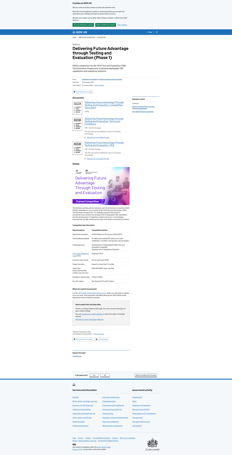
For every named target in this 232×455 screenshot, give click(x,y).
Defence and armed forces (87, 37)
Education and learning (110, 397)
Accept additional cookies (83, 25)
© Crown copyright (152, 449)
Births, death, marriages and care (84, 401)
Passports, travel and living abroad (115, 418)
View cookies (122, 25)
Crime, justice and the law (82, 418)
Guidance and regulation (141, 405)
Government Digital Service (108, 441)
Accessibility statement (101, 438)
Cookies (88, 438)
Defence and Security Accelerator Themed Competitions (143, 107)
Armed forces (101, 37)
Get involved (137, 426)
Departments (137, 397)
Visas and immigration (110, 422)
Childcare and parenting (81, 409)
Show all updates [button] (99, 334)
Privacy (80, 438)
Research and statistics (141, 409)
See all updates (99, 85)
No (107, 375)
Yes (96, 375)
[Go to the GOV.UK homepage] (79, 32)
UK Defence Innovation (89, 79)
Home (74, 37)
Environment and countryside (113, 405)
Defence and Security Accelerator (111, 79)
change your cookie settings (91, 314)
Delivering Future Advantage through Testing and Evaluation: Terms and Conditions (104, 121)
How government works (141, 422)
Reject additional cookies (105, 25)
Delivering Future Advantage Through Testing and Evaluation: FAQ (104, 144)
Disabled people (78, 422)
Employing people (109, 401)
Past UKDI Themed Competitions (143, 112)
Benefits (75, 397)
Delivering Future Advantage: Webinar (89, 319)
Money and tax (107, 413)
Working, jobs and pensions (112, 426)
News (134, 401)
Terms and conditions (127, 438)
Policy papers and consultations (144, 413)
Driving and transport (80, 426)
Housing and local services (112, 409)
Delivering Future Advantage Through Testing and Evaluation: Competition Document (104, 105)
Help (74, 438)
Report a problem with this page (146, 375)
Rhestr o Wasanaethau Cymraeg (84, 441)
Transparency (137, 418)
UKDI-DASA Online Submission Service (92, 293)
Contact (115, 438)
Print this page (102, 339)
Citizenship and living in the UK (83, 413)
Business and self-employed (82, 405)
